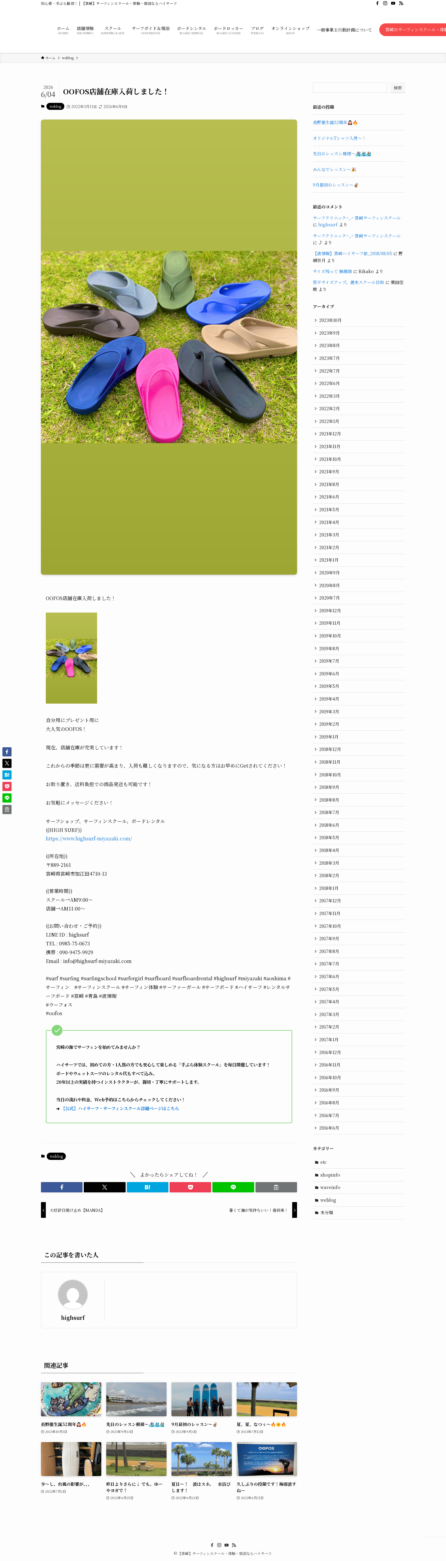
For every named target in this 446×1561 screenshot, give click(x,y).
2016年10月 (330, 1077)
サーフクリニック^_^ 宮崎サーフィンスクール (357, 218)
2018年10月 (330, 775)
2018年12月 (330, 749)
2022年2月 (329, 408)
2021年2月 (329, 547)
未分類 (326, 1212)
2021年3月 (329, 535)
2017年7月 (329, 964)
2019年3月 (329, 711)
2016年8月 (329, 1103)
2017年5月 (329, 989)
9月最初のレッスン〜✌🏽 (336, 185)
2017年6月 (329, 976)
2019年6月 (329, 674)
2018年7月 (329, 812)
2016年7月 (329, 1115)
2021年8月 (329, 484)
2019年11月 (329, 623)
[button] (62, 1187)
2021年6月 (329, 497)
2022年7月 (329, 371)
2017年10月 (330, 926)
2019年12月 (330, 610)
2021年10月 (330, 459)
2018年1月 (329, 888)
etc (323, 1162)
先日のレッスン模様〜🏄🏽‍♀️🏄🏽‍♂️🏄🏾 (342, 153)
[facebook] (377, 3)
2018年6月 (329, 825)
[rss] (401, 3)
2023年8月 (329, 345)
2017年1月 (329, 1039)
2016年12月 (330, 1052)
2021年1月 (329, 560)
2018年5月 (329, 837)
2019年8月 (329, 648)
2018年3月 (329, 863)
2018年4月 (329, 850)
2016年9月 (329, 1090)
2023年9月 (329, 333)
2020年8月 (329, 585)
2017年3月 (329, 1014)
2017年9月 (329, 938)
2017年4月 (329, 1001)
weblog (55, 106)
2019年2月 (329, 724)
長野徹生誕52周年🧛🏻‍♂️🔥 (335, 122)
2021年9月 (329, 471)
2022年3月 (329, 396)
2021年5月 (329, 509)
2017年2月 (329, 1027)
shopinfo (330, 1175)
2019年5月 (329, 686)
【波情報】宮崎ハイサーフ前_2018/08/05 (352, 253)
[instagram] (385, 3)
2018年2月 (329, 875)
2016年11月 (329, 1065)
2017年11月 (329, 913)
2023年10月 (330, 320)
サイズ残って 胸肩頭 (332, 271)
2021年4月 (329, 522)
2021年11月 (329, 446)
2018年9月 (329, 787)
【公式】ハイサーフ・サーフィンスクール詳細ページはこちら (120, 1108)
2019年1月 (329, 737)
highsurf (73, 1317)
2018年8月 (329, 800)
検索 (398, 88)
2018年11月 (329, 762)
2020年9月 (329, 572)
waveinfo (330, 1187)
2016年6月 (329, 1128)
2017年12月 (330, 900)
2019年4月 (329, 699)
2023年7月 (329, 358)
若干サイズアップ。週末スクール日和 (348, 282)
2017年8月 (329, 951)
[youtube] (393, 3)
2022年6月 (329, 383)
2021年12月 (330, 434)
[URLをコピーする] (276, 1187)
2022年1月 (329, 421)
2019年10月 (330, 636)
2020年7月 (329, 598)
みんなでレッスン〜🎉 (334, 169)
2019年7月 (329, 661)
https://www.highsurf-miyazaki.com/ (89, 838)
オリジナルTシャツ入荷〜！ (339, 138)
